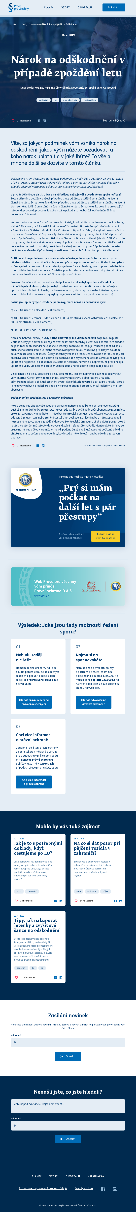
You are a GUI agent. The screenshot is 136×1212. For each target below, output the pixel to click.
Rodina (39, 87)
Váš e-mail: (16, 1035)
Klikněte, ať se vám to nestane (105, 536)
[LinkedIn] (44, 120)
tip (42, 968)
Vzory (66, 7)
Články (49, 7)
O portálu (85, 7)
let (56, 100)
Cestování (109, 87)
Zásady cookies (84, 1188)
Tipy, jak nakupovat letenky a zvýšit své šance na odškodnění (37, 926)
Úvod (15, 24)
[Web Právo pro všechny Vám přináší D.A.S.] (68, 586)
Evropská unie (93, 87)
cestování (43, 100)
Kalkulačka (113, 7)
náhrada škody (70, 100)
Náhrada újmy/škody (57, 87)
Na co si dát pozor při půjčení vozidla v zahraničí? (97, 849)
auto (19, 891)
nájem (105, 891)
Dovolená (77, 87)
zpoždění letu (90, 100)
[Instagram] (115, 1188)
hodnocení (24, 120)
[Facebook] (39, 120)
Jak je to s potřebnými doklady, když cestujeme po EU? (38, 849)
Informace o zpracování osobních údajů (43, 1188)
